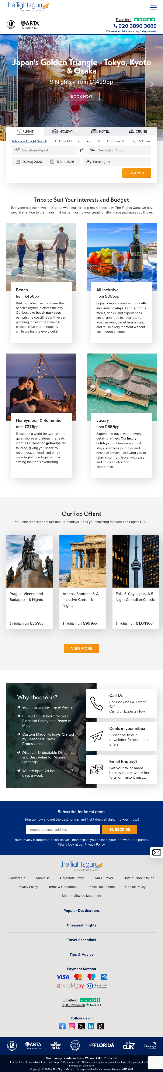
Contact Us (17, 877)
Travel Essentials (81, 940)
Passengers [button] (101, 161)
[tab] (25, 131)
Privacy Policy (94, 844)
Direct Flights (69, 141)
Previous (10, 84)
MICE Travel (104, 877)
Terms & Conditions (63, 886)
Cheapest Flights (81, 925)
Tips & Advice (82, 954)
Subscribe (120, 829)
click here (88, 1065)
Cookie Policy (135, 886)
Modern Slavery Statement (81, 895)
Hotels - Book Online (139, 877)
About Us (42, 877)
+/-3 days (143, 141)
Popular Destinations (81, 910)
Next (152, 84)
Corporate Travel (72, 877)
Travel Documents (101, 886)
